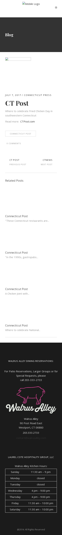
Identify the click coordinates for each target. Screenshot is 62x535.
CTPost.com (27, 121)
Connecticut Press (38, 95)
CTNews (48, 160)
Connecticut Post (20, 133)
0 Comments (14, 143)
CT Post (14, 160)
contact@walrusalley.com (31, 438)
